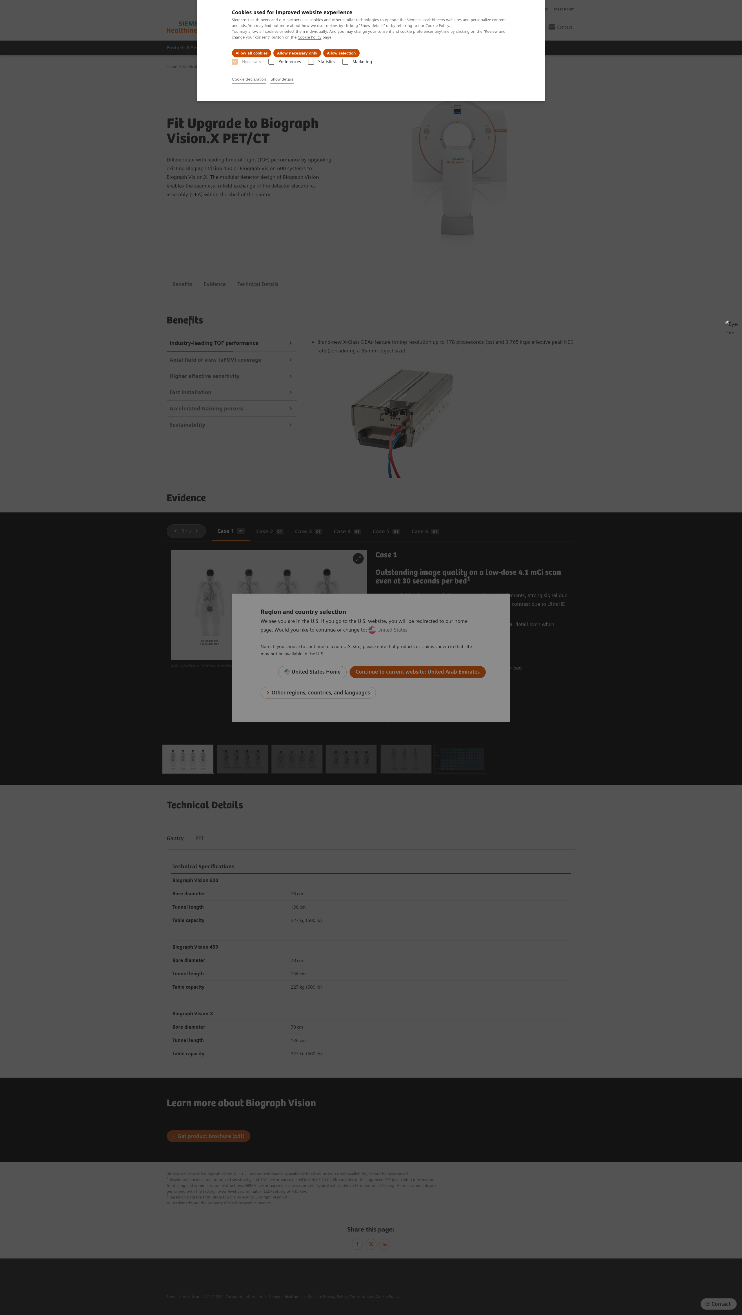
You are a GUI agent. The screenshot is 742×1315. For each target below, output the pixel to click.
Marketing (362, 61)
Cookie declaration (249, 79)
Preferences (290, 61)
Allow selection (341, 53)
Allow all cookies (252, 53)
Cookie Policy (437, 25)
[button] (731, 327)
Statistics (326, 61)
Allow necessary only (297, 53)
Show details (282, 79)
